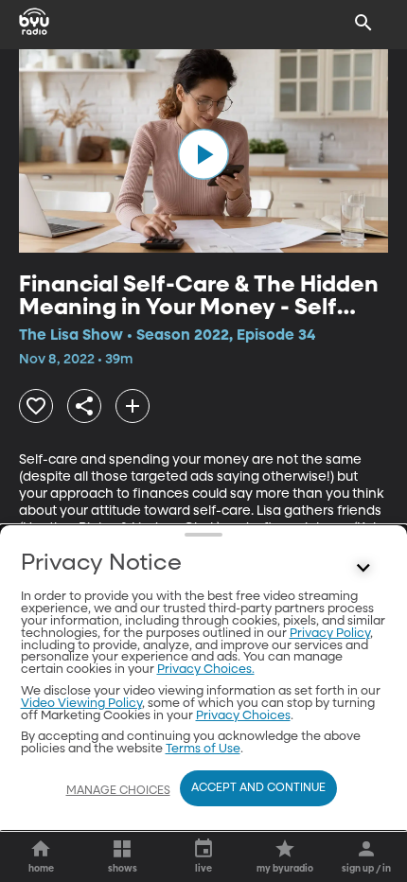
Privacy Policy (330, 633)
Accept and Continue (258, 788)
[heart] (36, 406)
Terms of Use (203, 749)
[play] (203, 154)
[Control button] (363, 567)
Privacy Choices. (206, 669)
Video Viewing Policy (81, 703)
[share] (84, 406)
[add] (132, 406)
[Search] (363, 22)
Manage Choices (118, 791)
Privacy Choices (243, 716)
